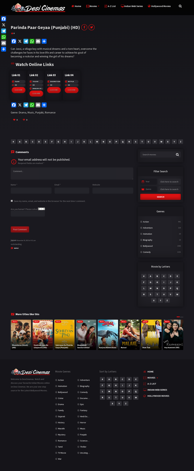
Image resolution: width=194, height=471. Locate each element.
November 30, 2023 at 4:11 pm (26, 240)
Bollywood (148, 246)
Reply (16, 248)
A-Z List (112, 6)
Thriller (83, 446)
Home (78, 6)
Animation (147, 233)
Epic (82, 404)
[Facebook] (4, 19)
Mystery (61, 434)
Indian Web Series (133, 6)
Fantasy (83, 410)
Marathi (61, 428)
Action (146, 221)
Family (61, 410)
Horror (83, 422)
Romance (50, 112)
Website (96, 184)
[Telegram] (4, 31)
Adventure (148, 227)
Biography (147, 240)
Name (14, 184)
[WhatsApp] (4, 37)
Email (58, 184)
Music (30, 112)
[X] (4, 25)
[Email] (4, 43)
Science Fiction (87, 440)
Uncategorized (87, 452)
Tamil (60, 446)
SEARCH (160, 196)
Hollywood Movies (161, 6)
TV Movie (62, 452)
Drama (22, 112)
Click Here (18, 90)
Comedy (147, 252)
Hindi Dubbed (86, 416)
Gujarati (61, 416)
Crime (60, 398)
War (60, 459)
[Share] (4, 49)
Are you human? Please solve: (24, 209)
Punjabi (39, 112)
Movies (93, 6)
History (61, 422)
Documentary (86, 398)
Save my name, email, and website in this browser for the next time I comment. (49, 201)
